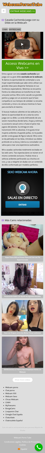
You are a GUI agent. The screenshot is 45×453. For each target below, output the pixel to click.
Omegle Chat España (13, 414)
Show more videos (22, 380)
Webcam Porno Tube (22, 437)
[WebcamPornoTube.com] (22, 2)
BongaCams (10, 408)
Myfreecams (10, 405)
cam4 (4, 29)
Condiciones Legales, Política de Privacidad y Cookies (22, 443)
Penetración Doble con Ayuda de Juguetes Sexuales (22, 296)
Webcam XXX (10, 393)
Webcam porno (11, 387)
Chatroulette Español (14, 420)
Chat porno (10, 390)
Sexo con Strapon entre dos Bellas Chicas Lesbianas (22, 333)
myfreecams (15, 29)
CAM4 (7, 402)
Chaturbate (10, 417)
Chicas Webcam (11, 399)
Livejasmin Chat (11, 411)
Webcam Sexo (11, 396)
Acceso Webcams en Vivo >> (22, 65)
